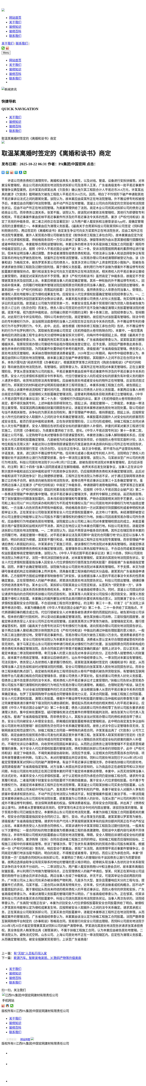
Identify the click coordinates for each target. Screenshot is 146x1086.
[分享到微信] (3, 48)
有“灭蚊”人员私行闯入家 (30, 953)
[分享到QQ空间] (7, 172)
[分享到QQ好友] (7, 1005)
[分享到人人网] (20, 172)
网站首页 (15, 17)
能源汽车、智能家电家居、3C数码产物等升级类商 (47, 958)
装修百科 (15, 31)
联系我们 (15, 35)
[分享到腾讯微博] (16, 172)
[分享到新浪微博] (7, 48)
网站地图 (25, 1039)
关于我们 (15, 22)
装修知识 (15, 26)
